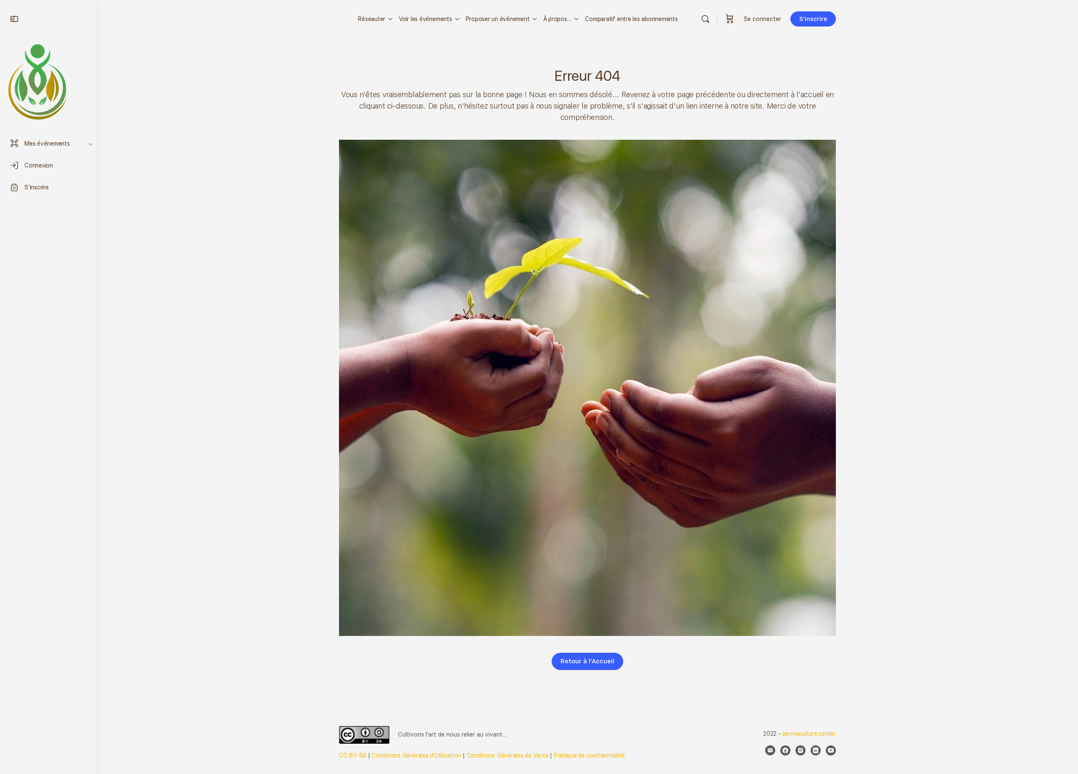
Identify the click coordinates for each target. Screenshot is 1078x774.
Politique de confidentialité (589, 755)
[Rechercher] (705, 19)
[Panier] (729, 19)
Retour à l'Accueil (587, 661)
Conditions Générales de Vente (508, 755)
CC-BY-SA (352, 755)
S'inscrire (813, 19)
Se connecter (762, 19)
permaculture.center (809, 733)
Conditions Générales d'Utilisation (416, 755)
